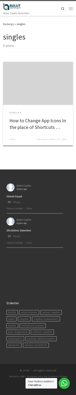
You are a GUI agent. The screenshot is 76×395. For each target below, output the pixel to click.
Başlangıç (8, 24)
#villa (12, 312)
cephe (24, 319)
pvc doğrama (17, 331)
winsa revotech (36, 345)
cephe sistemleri (46, 319)
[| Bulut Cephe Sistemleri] (11, 6)
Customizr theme (57, 376)
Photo (16, 202)
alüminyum (29, 312)
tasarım (13, 345)
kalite (12, 325)
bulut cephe (51, 312)
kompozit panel (32, 325)
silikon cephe (42, 331)
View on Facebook (14, 208)
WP (23, 376)
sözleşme (15, 338)
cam (11, 319)
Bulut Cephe (24, 185)
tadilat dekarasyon (41, 338)
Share (29, 208)
